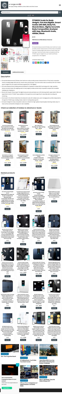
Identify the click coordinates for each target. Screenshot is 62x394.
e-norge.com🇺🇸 (15, 4)
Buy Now (35, 43)
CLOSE (17, 364)
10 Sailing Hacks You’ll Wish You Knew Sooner (28, 361)
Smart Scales (40, 59)
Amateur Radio (5, 354)
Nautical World (24, 357)
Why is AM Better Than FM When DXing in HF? (47, 380)
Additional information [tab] (18, 72)
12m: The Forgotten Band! (8, 356)
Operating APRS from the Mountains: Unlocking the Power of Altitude (46, 361)
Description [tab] (6, 72)
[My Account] (28, 15)
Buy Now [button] (8, 135)
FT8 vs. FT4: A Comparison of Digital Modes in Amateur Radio (28, 384)
